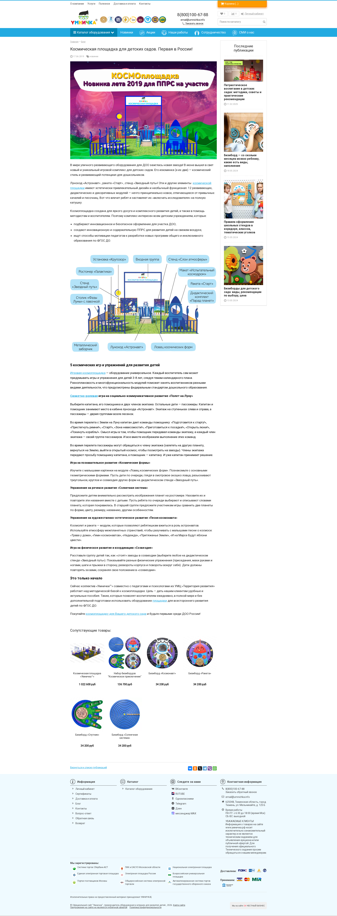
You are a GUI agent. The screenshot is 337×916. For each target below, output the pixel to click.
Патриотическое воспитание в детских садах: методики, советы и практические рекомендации (242, 92)
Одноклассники (185, 798)
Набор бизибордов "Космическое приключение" (124, 675)
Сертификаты (83, 793)
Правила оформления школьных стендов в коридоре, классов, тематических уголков (239, 227)
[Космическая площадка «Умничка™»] (87, 653)
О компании (77, 3)
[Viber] (210, 768)
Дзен (179, 808)
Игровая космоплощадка (87, 373)
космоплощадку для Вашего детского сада (116, 614)
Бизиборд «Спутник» (87, 734)
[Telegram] (205, 768)
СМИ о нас (246, 32)
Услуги (91, 3)
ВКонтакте (182, 788)
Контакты (144, 3)
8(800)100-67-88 (192, 14)
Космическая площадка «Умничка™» (87, 675)
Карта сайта (179, 905)
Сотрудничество (213, 32)
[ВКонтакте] (190, 768)
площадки (160, 600)
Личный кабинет (254, 13)
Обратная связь (84, 818)
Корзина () (231, 3)
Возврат (80, 823)
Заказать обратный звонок (241, 792)
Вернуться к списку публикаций (88, 767)
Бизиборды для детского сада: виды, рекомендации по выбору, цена (242, 292)
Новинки (126, 32)
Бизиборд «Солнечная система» (125, 736)
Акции (150, 32)
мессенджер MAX (186, 813)
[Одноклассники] (195, 768)
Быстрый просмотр (87, 664)
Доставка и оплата (125, 3)
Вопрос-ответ (83, 813)
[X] (200, 768)
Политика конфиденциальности (145, 907)
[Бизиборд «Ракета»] (200, 653)
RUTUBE (180, 793)
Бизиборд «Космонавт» (162, 673)
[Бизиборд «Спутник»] (87, 714)
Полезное (104, 3)
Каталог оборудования (93, 32)
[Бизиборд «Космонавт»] (162, 653)
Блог (78, 803)
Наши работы (178, 32)
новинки (94, 56)
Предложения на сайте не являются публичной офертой (98, 907)
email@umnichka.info (193, 19)
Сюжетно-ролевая (84, 396)
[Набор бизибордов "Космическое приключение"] (125, 653)
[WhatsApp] (215, 768)
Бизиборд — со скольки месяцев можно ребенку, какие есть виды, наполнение (241, 160)
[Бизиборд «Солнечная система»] (125, 714)
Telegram (181, 803)
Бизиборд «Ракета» (200, 673)
